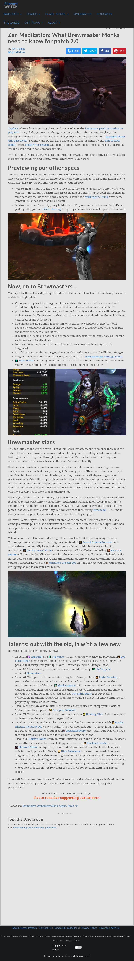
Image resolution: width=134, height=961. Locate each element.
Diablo (32, 13)
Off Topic (33, 22)
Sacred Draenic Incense (97, 542)
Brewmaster (29, 806)
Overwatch (83, 13)
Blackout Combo (97, 743)
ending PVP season (37, 144)
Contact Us (45, 927)
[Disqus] (67, 880)
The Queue (11, 22)
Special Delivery (76, 730)
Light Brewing (108, 677)
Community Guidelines (66, 927)
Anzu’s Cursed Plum (39, 550)
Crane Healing (52, 209)
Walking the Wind (96, 196)
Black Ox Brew (67, 685)
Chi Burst (36, 656)
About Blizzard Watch (24, 927)
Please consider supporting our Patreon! (67, 798)
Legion (62, 806)
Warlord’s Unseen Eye (62, 562)
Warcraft (11, 13)
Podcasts (104, 13)
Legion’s (13, 128)
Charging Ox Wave (64, 710)
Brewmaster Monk (47, 806)
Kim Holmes (18, 48)
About (53, 22)
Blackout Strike (28, 747)
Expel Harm (25, 360)
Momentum (34, 673)
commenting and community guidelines (34, 827)
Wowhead (99, 510)
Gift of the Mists (82, 693)
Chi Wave (58, 656)
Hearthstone (56, 13)
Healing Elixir (94, 714)
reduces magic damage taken (103, 356)
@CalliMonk (18, 52)
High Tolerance (70, 751)
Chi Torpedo (103, 669)
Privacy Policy (89, 927)
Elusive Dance (37, 738)
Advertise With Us (109, 927)
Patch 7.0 (72, 806)
